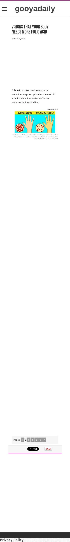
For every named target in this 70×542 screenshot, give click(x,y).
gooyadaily (35, 8)
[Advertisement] (35, 64)
